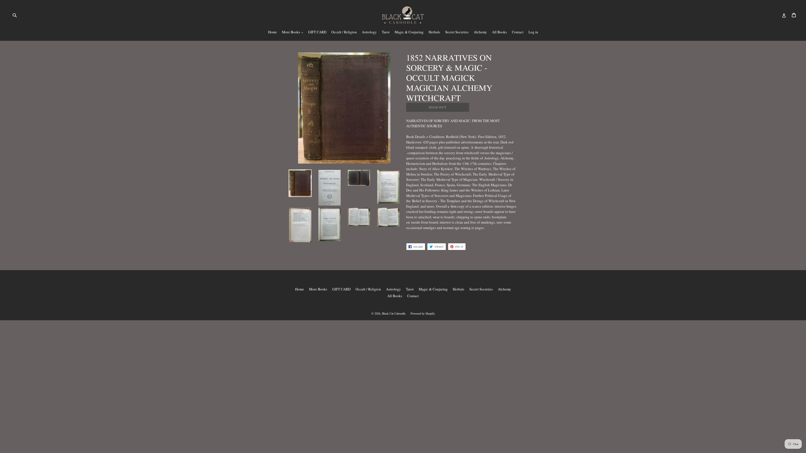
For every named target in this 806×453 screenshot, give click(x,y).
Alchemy (480, 32)
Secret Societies (457, 32)
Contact (517, 32)
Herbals (434, 32)
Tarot (386, 32)
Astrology (369, 32)
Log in (533, 32)
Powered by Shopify (423, 313)
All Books (499, 32)
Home (272, 32)
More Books (291, 32)
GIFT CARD (317, 32)
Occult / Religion (344, 32)
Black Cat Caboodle (394, 313)
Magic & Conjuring (409, 32)
